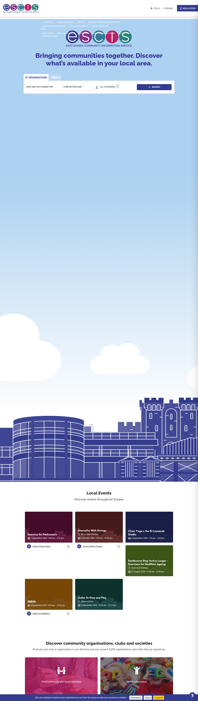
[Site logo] (21, 8)
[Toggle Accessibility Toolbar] (192, 695)
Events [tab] (55, 77)
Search (155, 87)
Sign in (157, 8)
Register (169, 8)
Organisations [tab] (37, 77)
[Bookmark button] (68, 546)
